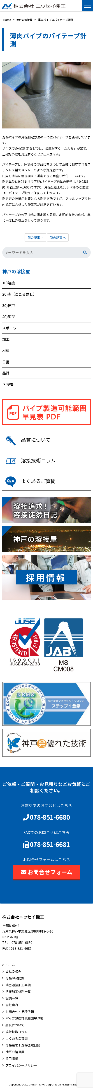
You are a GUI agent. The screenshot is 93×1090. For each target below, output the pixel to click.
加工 (5, 339)
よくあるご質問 (16, 1038)
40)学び (8, 316)
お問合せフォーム (50, 872)
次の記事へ (58, 237)
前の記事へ (35, 237)
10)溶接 (8, 282)
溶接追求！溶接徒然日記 (22, 1045)
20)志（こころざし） (19, 294)
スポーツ (9, 328)
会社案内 (11, 1005)
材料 (5, 350)
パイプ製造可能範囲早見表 (24, 1018)
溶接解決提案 (14, 978)
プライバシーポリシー (21, 1065)
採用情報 (11, 1058)
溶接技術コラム (16, 1032)
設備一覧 (11, 998)
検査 (10, 384)
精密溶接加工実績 (18, 985)
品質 (5, 373)
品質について (14, 1025)
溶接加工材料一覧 (18, 991)
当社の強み (13, 971)
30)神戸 (8, 305)
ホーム (10, 965)
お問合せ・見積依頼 (19, 1012)
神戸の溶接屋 (16, 271)
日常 (5, 362)
